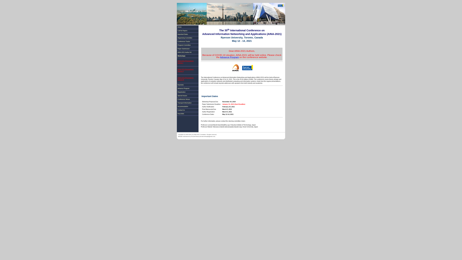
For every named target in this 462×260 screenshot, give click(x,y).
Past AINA (181, 114)
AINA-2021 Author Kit (184, 52)
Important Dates (183, 34)
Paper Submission (184, 49)
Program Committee (184, 45)
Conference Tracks (184, 41)
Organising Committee (185, 38)
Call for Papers (182, 31)
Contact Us (181, 110)
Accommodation (183, 106)
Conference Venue (184, 99)
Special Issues (182, 96)
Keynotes (181, 85)
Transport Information (185, 103)
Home (180, 27)
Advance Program (183, 88)
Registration (182, 92)
